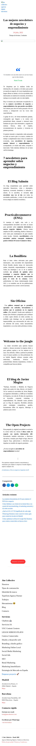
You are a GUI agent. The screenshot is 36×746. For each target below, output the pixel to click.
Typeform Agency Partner (12, 596)
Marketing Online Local (11, 647)
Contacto (5, 611)
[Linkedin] (3, 733)
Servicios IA (7, 624)
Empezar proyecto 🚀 (10, 674)
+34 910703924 (7, 722)
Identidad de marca (9, 592)
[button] (4, 485)
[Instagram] (11, 733)
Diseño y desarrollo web (11, 640)
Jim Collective (8, 580)
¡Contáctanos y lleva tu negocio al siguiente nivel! (15, 470)
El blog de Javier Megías (18, 381)
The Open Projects (18, 425)
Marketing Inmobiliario (11, 666)
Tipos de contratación (10, 588)
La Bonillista (18, 256)
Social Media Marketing (11, 651)
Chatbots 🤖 (7, 621)
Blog (4, 607)
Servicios (6, 617)
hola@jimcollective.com (9, 714)
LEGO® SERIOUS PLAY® (12, 632)
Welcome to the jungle (18, 341)
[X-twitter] (15, 733)
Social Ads (6, 655)
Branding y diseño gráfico (12, 644)
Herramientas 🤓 (8, 603)
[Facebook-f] (7, 733)
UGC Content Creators (11, 628)
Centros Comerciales (10, 636)
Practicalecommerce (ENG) (18, 216)
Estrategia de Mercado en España (15, 670)
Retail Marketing (8, 663)
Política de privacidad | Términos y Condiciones (14, 742)
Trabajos (5, 599)
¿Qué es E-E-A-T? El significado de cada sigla (16, 511)
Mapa (3, 702)
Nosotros (5, 584)
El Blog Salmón (18, 181)
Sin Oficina (18, 301)
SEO (3, 659)
